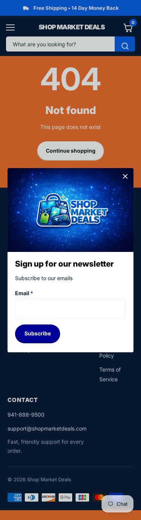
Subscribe (37, 333)
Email (24, 293)
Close (125, 176)
